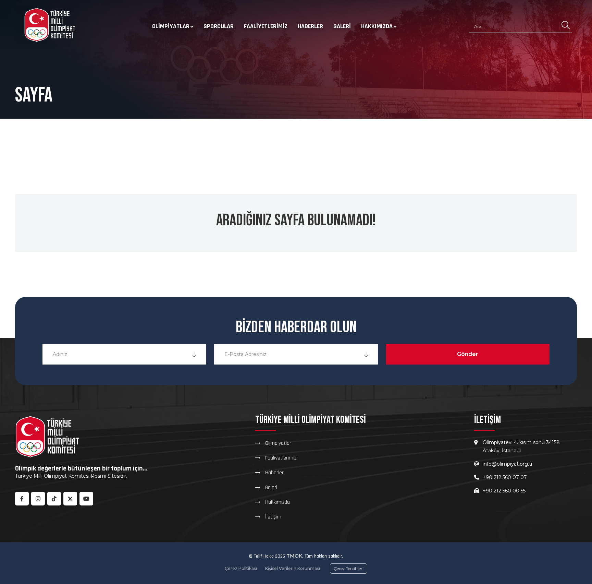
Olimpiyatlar (170, 26)
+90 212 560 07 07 (505, 477)
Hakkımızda (377, 26)
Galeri (342, 26)
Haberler (310, 26)
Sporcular (219, 26)
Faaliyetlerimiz (265, 26)
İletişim (273, 517)
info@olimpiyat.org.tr (508, 464)
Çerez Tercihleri (348, 568)
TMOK (294, 556)
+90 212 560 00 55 (504, 491)
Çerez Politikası (241, 568)
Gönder (467, 354)
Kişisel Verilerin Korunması (292, 568)
